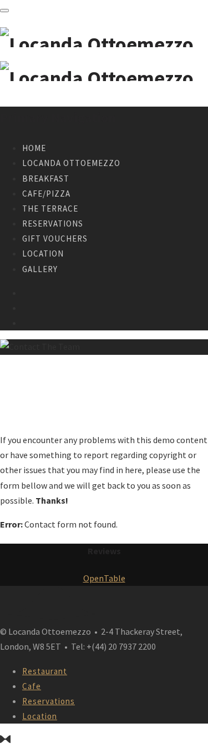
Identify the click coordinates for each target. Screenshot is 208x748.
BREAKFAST (45, 178)
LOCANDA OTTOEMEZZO (71, 163)
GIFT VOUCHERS (55, 238)
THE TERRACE (50, 208)
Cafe (31, 686)
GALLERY (40, 269)
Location (39, 716)
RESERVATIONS (52, 223)
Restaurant (44, 671)
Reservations (48, 701)
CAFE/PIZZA (46, 193)
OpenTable (104, 578)
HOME (34, 148)
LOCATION (43, 253)
